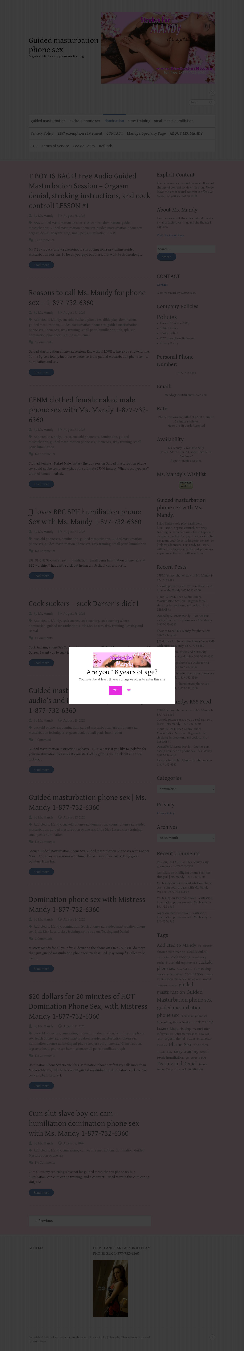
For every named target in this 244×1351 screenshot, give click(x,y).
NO (129, 690)
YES (115, 690)
